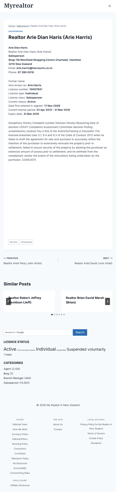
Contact (58, 429)
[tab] (52, 314)
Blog (6, 373)
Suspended (61, 350)
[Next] (107, 301)
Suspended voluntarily (86, 349)
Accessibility (20, 468)
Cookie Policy (96, 438)
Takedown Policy (20, 458)
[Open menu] (109, 6)
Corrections (20, 448)
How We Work (20, 429)
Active (13, 242)
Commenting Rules (20, 473)
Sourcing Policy (20, 444)
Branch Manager (14, 378)
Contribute (20, 453)
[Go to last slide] (8, 301)
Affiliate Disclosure (20, 485)
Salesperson (15, 31)
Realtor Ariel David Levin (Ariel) (93, 261)
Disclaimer (96, 443)
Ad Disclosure (20, 463)
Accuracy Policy (20, 434)
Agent (7, 368)
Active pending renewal (26, 350)
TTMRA (8, 354)
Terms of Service (96, 433)
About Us (58, 424)
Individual (26, 242)
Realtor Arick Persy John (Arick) (23, 261)
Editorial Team (20, 424)
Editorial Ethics (19, 439)
